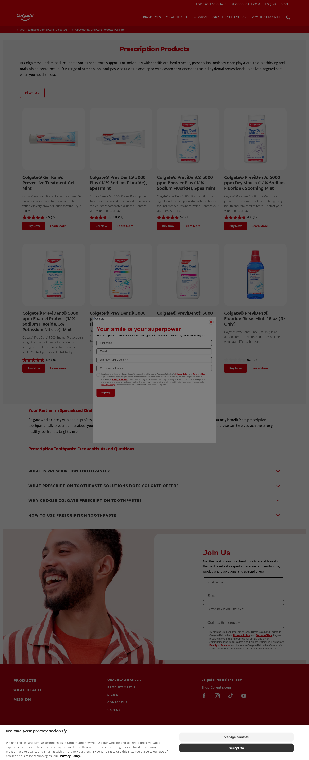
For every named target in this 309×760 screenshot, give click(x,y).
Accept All (236, 748)
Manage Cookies (236, 737)
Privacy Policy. (70, 756)
